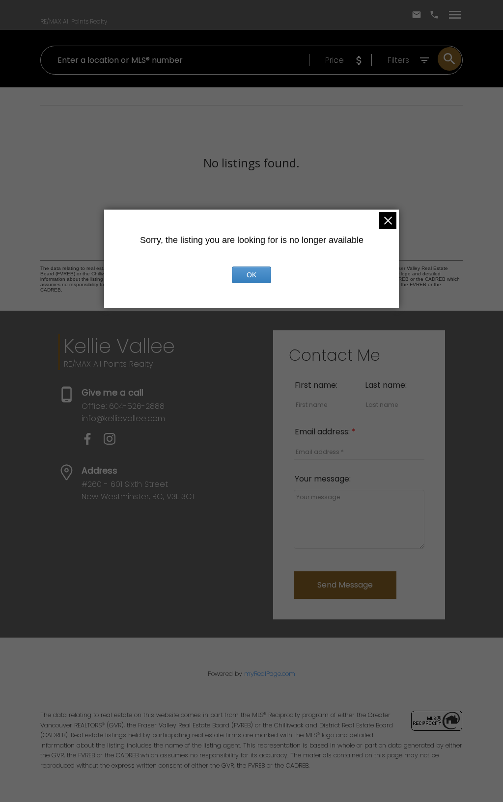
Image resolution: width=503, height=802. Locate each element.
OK (251, 275)
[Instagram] (113, 442)
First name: (316, 385)
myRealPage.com (269, 673)
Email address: (323, 431)
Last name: (386, 385)
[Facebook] (93, 442)
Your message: (323, 478)
